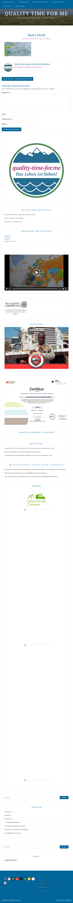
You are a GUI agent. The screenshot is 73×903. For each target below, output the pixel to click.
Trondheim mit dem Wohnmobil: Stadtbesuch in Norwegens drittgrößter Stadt (28, 455)
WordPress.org (42, 891)
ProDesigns (68, 900)
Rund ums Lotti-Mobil (40, 2)
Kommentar (6, 92)
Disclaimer (8, 815)
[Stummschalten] (63, 289)
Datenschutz (8, 819)
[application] (36, 273)
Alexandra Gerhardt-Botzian (32, 38)
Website (4, 124)
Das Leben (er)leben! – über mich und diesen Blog (20, 214)
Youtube (7, 239)
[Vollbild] (66, 289)
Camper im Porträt (10, 241)
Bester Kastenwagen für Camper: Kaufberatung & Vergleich (23, 452)
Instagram (8, 237)
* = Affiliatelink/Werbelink (12, 822)
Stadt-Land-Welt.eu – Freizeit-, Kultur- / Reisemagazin (37, 465)
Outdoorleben (23, 2)
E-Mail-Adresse (7, 119)
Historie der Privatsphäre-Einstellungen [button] (16, 829)
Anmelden (41, 880)
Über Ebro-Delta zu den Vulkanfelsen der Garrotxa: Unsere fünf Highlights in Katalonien (31, 476)
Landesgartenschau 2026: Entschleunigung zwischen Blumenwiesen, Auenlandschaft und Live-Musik (35, 469)
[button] (36, 272)
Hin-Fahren (37, 444)
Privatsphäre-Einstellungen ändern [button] (15, 826)
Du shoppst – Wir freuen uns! (13, 221)
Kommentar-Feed (43, 887)
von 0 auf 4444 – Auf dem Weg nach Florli (17, 79)
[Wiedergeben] (7, 289)
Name (4, 114)
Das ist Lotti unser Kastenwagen (14, 218)
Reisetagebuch (9, 2)
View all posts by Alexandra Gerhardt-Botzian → (28, 67)
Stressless (7, 6)
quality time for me (36, 13)
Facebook (7, 235)
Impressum (8, 811)
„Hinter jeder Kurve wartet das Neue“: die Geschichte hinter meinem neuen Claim (29, 448)
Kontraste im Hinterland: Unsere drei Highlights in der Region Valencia (26, 473)
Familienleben (20, 6)
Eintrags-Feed (42, 883)
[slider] (35, 288)
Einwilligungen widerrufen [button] (13, 833)
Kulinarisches (58, 2)
